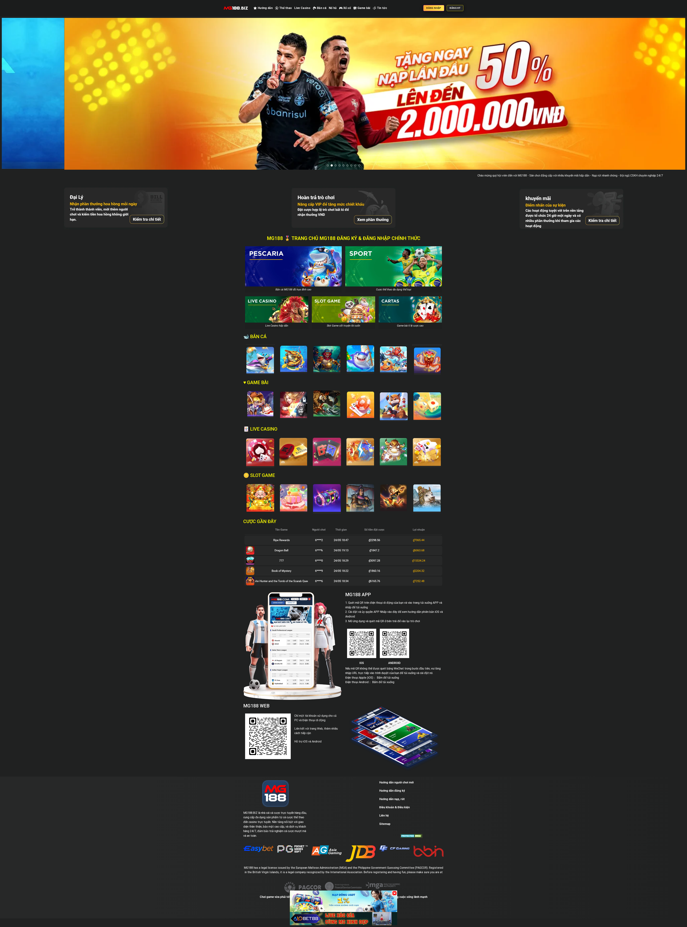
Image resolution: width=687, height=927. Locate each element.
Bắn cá (321, 8)
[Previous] (20, 101)
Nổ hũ (333, 8)
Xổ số (347, 8)
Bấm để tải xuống (388, 693)
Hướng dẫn (265, 8)
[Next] (667, 101)
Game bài (363, 8)
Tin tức (382, 8)
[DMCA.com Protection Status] (411, 851)
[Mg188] (236, 8)
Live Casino (302, 8)
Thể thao (285, 8)
